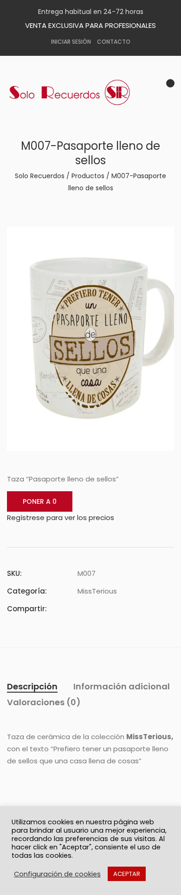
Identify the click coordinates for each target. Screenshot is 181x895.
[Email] (130, 609)
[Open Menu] (167, 110)
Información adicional (121, 686)
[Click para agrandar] (160, 239)
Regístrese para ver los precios (60, 517)
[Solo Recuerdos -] (76, 92)
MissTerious (97, 591)
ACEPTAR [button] (126, 873)
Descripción (32, 686)
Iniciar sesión (71, 42)
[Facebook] (80, 609)
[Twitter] (97, 609)
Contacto (113, 42)
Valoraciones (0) (44, 702)
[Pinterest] (113, 609)
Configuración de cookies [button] (57, 874)
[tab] (32, 687)
